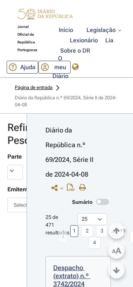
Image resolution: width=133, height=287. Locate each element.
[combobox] (13, 205)
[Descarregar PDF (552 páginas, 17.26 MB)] (72, 189)
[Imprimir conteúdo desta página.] (84, 188)
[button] (45, 15)
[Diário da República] (45, 15)
